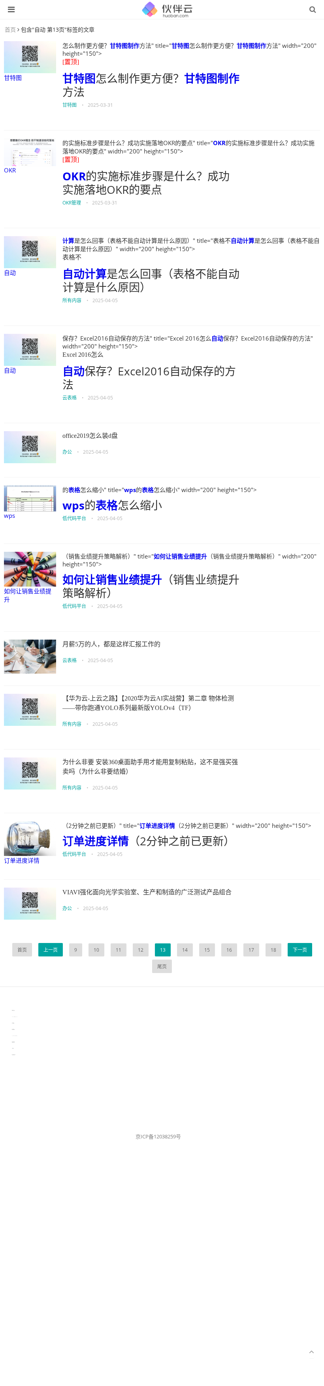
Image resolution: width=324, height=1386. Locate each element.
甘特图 (13, 77)
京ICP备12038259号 (158, 1136)
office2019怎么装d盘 (90, 435)
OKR (10, 170)
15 (207, 950)
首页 (10, 29)
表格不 (71, 257)
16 (229, 950)
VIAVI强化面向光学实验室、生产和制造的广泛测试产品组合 (147, 892)
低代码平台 (74, 518)
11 (118, 950)
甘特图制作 (124, 45)
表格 (74, 490)
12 (140, 950)
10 (96, 950)
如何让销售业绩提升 (27, 595)
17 (251, 950)
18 (273, 950)
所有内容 (71, 300)
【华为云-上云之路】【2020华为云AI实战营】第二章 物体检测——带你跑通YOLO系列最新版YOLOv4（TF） (148, 703)
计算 (68, 240)
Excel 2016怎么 (83, 354)
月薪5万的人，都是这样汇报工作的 (111, 644)
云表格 (69, 397)
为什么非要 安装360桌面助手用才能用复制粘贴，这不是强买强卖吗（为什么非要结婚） (150, 767)
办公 (67, 452)
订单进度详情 (22, 860)
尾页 (162, 966)
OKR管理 (71, 202)
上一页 (50, 950)
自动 (10, 272)
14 (185, 950)
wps (9, 515)
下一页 (300, 950)
